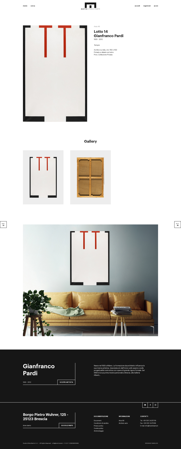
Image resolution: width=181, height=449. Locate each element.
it (154, 6)
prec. (3, 224)
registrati (147, 6)
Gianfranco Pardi (108, 36)
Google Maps (67, 425)
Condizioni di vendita (101, 423)
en (157, 6)
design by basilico (151, 443)
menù (25, 6)
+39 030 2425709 (149, 420)
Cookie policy (98, 428)
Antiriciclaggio (99, 431)
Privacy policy (98, 426)
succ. (177, 224)
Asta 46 (97, 26)
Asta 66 (121, 420)
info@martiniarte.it (151, 426)
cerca (33, 6)
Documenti (97, 420)
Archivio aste (123, 423)
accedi (137, 6)
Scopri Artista (66, 382)
